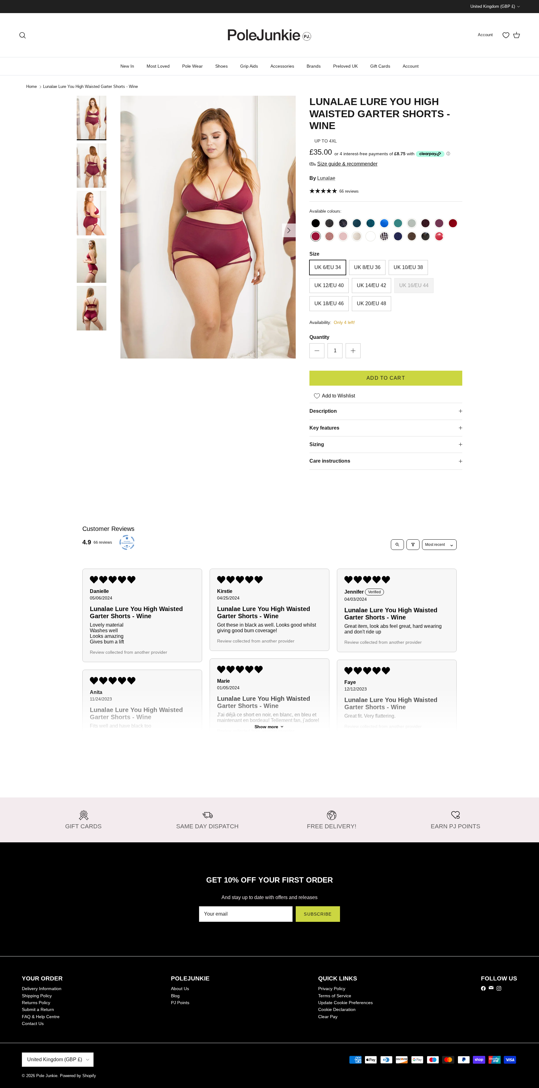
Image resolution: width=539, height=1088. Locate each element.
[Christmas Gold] (357, 237)
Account (411, 66)
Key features (324, 428)
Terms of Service (334, 995)
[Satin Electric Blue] (384, 224)
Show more (266, 726)
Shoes (221, 66)
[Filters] (413, 544)
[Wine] (315, 237)
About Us (180, 988)
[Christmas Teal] (357, 224)
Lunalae (326, 178)
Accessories (282, 66)
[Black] (315, 224)
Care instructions (329, 461)
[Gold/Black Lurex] (411, 237)
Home (31, 86)
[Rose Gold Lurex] (329, 237)
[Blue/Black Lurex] (398, 237)
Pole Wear (192, 66)
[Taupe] (343, 237)
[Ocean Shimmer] (370, 224)
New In (127, 66)
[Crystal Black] (329, 224)
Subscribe (318, 914)
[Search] (22, 35)
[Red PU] (439, 237)
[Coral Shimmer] (425, 224)
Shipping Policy (37, 995)
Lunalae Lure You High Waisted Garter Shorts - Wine (90, 86)
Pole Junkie (46, 1075)
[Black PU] (425, 237)
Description (323, 411)
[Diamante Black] (384, 237)
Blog (175, 995)
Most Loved (158, 66)
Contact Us (33, 1023)
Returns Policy (36, 1002)
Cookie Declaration (337, 1009)
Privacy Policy (331, 988)
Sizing (316, 444)
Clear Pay (327, 1016)
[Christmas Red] (453, 224)
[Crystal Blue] (411, 224)
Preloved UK (345, 66)
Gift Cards (380, 66)
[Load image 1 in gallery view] (208, 227)
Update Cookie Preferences (345, 1002)
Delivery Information (41, 988)
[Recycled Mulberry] (439, 224)
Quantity (319, 337)
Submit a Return (38, 1009)
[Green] (398, 224)
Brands (314, 66)
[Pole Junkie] (269, 35)
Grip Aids (249, 66)
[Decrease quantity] (316, 350)
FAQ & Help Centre (41, 1016)
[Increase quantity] (353, 350)
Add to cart (386, 378)
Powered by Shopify (78, 1075)
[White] (370, 237)
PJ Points (180, 1002)
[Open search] (397, 544)
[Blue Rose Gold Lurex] (343, 224)
